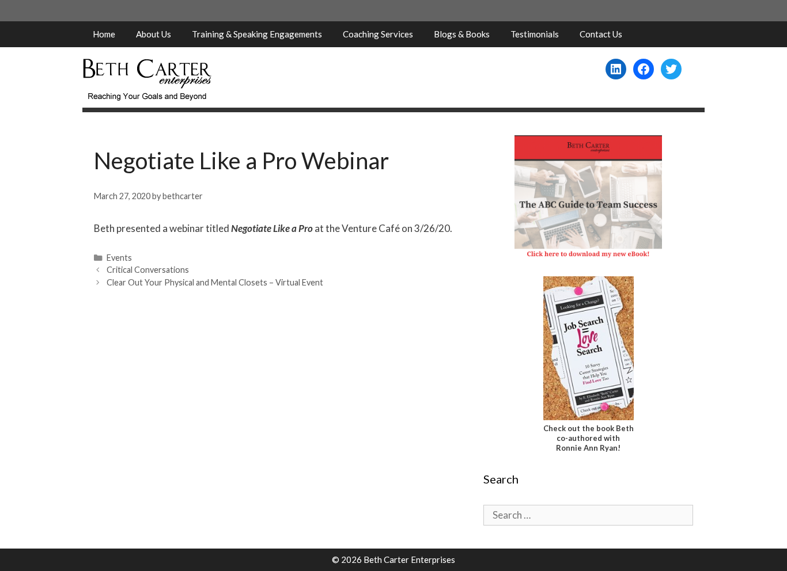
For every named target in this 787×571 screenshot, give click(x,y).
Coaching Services (378, 34)
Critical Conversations (148, 270)
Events (119, 257)
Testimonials (534, 34)
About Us (153, 34)
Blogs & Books (462, 34)
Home (104, 34)
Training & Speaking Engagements (257, 34)
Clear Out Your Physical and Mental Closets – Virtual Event (215, 282)
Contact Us (601, 34)
